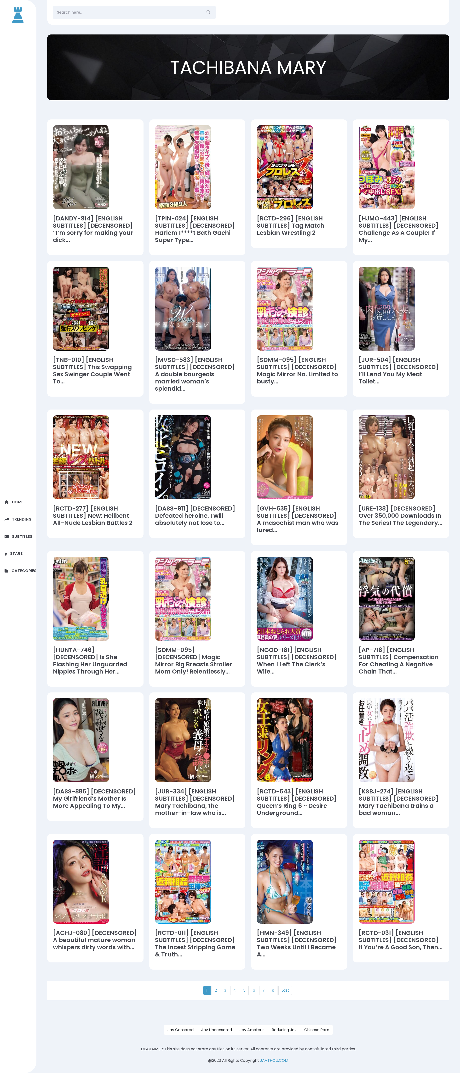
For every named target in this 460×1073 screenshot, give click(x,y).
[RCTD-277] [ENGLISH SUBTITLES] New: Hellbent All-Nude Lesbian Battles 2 (92, 516)
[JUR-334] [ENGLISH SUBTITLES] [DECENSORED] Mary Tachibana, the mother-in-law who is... (195, 802)
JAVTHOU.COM (274, 1060)
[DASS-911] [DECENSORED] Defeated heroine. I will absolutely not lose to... (195, 516)
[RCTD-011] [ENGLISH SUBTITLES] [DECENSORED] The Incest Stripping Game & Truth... (195, 943)
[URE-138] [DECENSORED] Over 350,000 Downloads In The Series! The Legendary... (400, 516)
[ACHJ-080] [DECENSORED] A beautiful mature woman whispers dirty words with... (95, 940)
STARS (16, 553)
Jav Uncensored (216, 1030)
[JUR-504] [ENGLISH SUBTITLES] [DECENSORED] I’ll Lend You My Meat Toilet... (399, 370)
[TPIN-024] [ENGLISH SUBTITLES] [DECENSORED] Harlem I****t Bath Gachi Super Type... (195, 229)
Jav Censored (180, 1030)
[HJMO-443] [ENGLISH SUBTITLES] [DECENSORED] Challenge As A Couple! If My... (399, 229)
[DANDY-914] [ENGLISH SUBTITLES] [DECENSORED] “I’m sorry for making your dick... (93, 229)
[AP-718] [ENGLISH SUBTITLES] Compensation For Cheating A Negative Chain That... (399, 660)
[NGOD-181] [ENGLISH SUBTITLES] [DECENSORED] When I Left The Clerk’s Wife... (297, 660)
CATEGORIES (24, 570)
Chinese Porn (316, 1030)
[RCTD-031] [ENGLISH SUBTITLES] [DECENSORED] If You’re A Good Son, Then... (401, 940)
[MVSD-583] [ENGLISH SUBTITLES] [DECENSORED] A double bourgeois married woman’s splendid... (195, 374)
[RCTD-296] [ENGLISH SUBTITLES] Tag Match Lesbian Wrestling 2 (290, 225)
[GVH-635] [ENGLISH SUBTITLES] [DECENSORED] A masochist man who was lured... (297, 519)
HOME (17, 502)
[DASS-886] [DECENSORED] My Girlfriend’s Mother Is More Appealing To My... (94, 798)
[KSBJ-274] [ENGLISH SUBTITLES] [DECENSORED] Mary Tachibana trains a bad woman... (399, 802)
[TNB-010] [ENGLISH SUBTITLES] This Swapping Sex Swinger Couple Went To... (92, 370)
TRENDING (22, 519)
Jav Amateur (252, 1030)
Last (285, 990)
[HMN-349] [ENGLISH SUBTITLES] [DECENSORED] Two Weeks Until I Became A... (297, 943)
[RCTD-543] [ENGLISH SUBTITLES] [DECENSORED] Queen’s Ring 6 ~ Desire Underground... (297, 802)
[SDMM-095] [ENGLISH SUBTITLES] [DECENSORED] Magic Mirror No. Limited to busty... (297, 370)
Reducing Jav (284, 1030)
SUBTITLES (22, 536)
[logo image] (18, 15)
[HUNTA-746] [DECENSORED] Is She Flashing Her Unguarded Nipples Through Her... (90, 660)
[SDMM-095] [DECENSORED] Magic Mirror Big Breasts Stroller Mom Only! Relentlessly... (193, 660)
